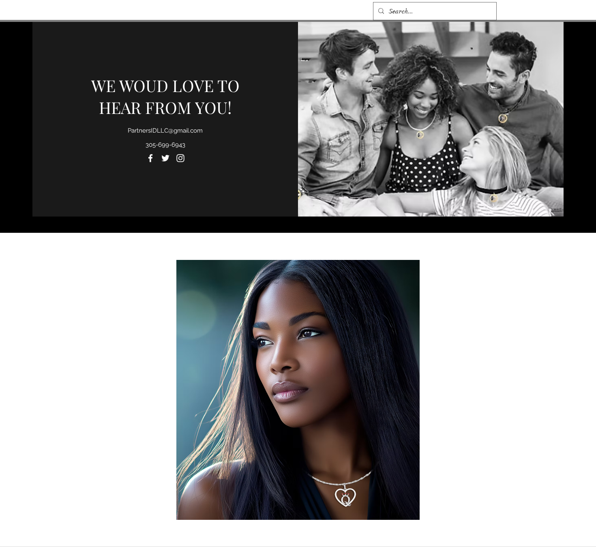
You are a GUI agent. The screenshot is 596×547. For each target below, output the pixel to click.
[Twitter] (165, 158)
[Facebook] (150, 158)
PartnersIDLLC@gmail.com (165, 130)
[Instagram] (180, 158)
